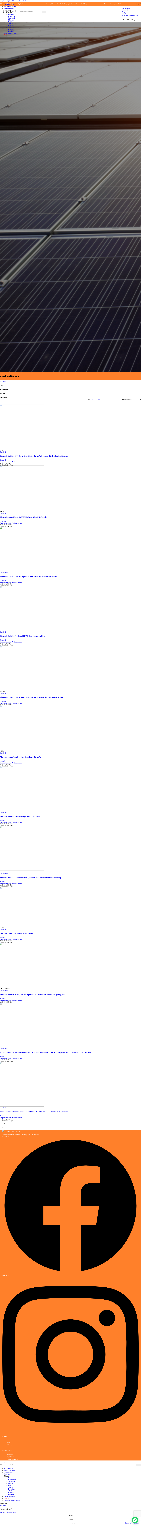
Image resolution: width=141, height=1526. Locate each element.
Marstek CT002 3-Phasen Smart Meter (16, 933)
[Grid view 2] (108, 399)
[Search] (44, 12)
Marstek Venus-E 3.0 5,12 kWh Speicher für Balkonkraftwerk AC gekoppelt (32, 994)
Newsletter (10, 1446)
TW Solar (11, 27)
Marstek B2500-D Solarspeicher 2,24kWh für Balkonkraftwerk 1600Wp (30, 878)
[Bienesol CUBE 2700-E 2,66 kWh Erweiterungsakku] (22, 630)
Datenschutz (10, 1456)
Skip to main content (19, 1)
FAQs (8, 1442)
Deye (10, 22)
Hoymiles (11, 25)
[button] (135, 1520)
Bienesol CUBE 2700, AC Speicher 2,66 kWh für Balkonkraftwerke (28, 577)
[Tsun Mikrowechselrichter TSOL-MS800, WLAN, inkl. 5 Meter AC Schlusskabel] (22, 1106)
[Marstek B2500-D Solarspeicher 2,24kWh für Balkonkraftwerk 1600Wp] (22, 870)
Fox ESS (11, 31)
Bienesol (11, 14)
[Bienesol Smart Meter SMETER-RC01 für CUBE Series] (22, 509)
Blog (8, 1444)
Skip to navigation (6, 1)
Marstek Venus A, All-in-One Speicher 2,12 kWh (20, 757)
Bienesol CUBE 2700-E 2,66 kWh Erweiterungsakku (22, 636)
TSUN (10, 24)
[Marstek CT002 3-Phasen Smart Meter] (22, 925)
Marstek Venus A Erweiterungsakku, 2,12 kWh (20, 816)
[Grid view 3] (112, 399)
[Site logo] (8, 14)
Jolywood (11, 18)
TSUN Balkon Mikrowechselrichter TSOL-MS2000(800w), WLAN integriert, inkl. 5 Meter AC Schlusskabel (45, 1052)
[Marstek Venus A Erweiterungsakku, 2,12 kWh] (22, 810)
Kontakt (9, 1441)
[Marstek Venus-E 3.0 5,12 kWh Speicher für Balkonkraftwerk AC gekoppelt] (22, 987)
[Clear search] (40, 11)
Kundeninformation (12, 1459)
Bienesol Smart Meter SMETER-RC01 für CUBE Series (23, 517)
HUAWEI (11, 29)
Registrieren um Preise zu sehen (11, 462)
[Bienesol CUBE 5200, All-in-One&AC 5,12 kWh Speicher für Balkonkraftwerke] (22, 448)
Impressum (10, 1454)
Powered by (132, 1523)
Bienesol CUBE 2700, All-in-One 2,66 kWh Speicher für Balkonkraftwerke (31, 697)
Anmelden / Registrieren (12, 1500)
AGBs (8, 1458)
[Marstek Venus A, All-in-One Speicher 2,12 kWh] (22, 749)
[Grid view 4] (116, 399)
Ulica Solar (12, 16)
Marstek (11, 20)
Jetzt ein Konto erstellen (8, 1512)
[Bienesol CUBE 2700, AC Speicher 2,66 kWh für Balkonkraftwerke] (22, 571)
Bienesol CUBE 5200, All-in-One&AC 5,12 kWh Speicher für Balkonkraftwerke (34, 456)
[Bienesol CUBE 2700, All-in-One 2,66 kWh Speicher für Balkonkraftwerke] (22, 689)
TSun (2, 1056)
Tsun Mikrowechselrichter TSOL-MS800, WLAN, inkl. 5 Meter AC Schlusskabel (34, 1112)
